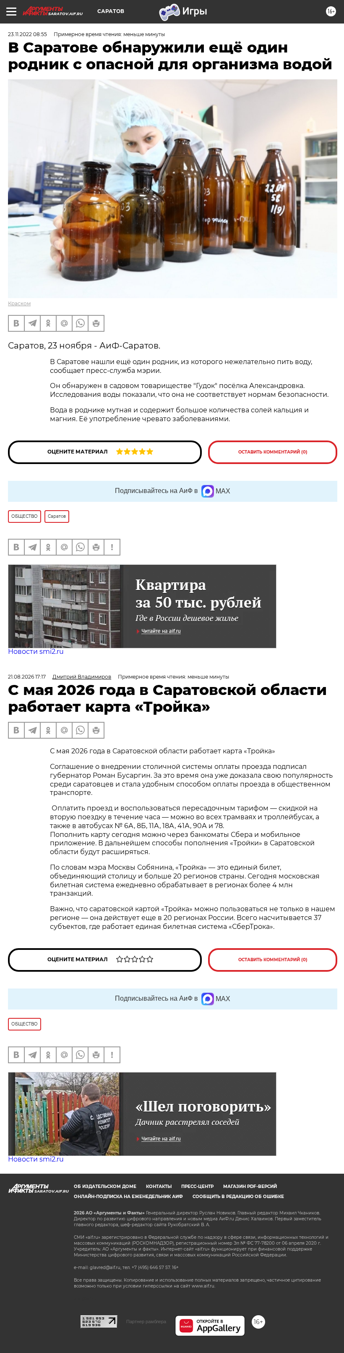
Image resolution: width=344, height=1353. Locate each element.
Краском (19, 303)
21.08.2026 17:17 (27, 677)
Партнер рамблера (146, 1321)
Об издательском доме (105, 1186)
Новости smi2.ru (36, 652)
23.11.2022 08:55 (27, 34)
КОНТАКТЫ (159, 1186)
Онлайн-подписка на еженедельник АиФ (128, 1196)
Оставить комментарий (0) (273, 452)
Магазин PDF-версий (250, 1186)
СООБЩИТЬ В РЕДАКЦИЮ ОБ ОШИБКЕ (238, 1196)
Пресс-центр (197, 1186)
